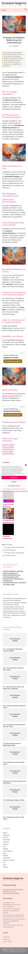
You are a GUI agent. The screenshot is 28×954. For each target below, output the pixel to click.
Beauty (5, 832)
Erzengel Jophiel (8, 444)
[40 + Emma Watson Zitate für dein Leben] (15, 659)
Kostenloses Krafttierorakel (11, 893)
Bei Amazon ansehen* (13, 361)
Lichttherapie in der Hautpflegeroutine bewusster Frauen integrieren (12, 904)
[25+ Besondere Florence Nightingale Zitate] (15, 734)
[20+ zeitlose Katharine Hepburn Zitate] (15, 696)
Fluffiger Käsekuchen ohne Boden (13, 889)
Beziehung (6, 835)
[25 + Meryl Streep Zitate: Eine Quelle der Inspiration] (15, 678)
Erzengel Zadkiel (8, 447)
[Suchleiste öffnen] (25, 9)
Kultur (4, 846)
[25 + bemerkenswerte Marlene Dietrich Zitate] (15, 715)
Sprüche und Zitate (8, 860)
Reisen (5, 853)
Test (4, 862)
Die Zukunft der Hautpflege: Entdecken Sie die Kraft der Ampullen (11, 910)
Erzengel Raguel (8, 449)
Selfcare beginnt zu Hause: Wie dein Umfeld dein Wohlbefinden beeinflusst (14, 921)
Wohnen (5, 867)
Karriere (5, 844)
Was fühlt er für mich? (9, 891)
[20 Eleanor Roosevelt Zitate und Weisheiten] (15, 772)
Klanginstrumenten (9, 396)
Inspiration (6, 842)
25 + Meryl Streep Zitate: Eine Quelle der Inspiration (13, 687)
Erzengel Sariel (7, 451)
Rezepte (5, 855)
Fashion (5, 837)
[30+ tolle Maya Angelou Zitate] (15, 791)
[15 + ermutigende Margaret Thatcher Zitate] (15, 640)
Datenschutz (7, 939)
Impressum (23, 488)
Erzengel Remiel (8, 453)
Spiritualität (8, 545)
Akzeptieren (14, 477)
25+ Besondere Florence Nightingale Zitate (12, 744)
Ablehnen (14, 481)
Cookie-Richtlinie (6, 488)
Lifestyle (5, 849)
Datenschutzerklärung (15, 488)
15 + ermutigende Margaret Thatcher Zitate (12, 650)
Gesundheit (6, 839)
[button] (26, 465)
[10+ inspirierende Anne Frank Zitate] (15, 808)
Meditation (20, 340)
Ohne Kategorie (7, 851)
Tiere (4, 864)
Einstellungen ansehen (14, 485)
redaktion (6, 462)
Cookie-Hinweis (7, 941)
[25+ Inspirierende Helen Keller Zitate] (15, 753)
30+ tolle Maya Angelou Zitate (13, 800)
